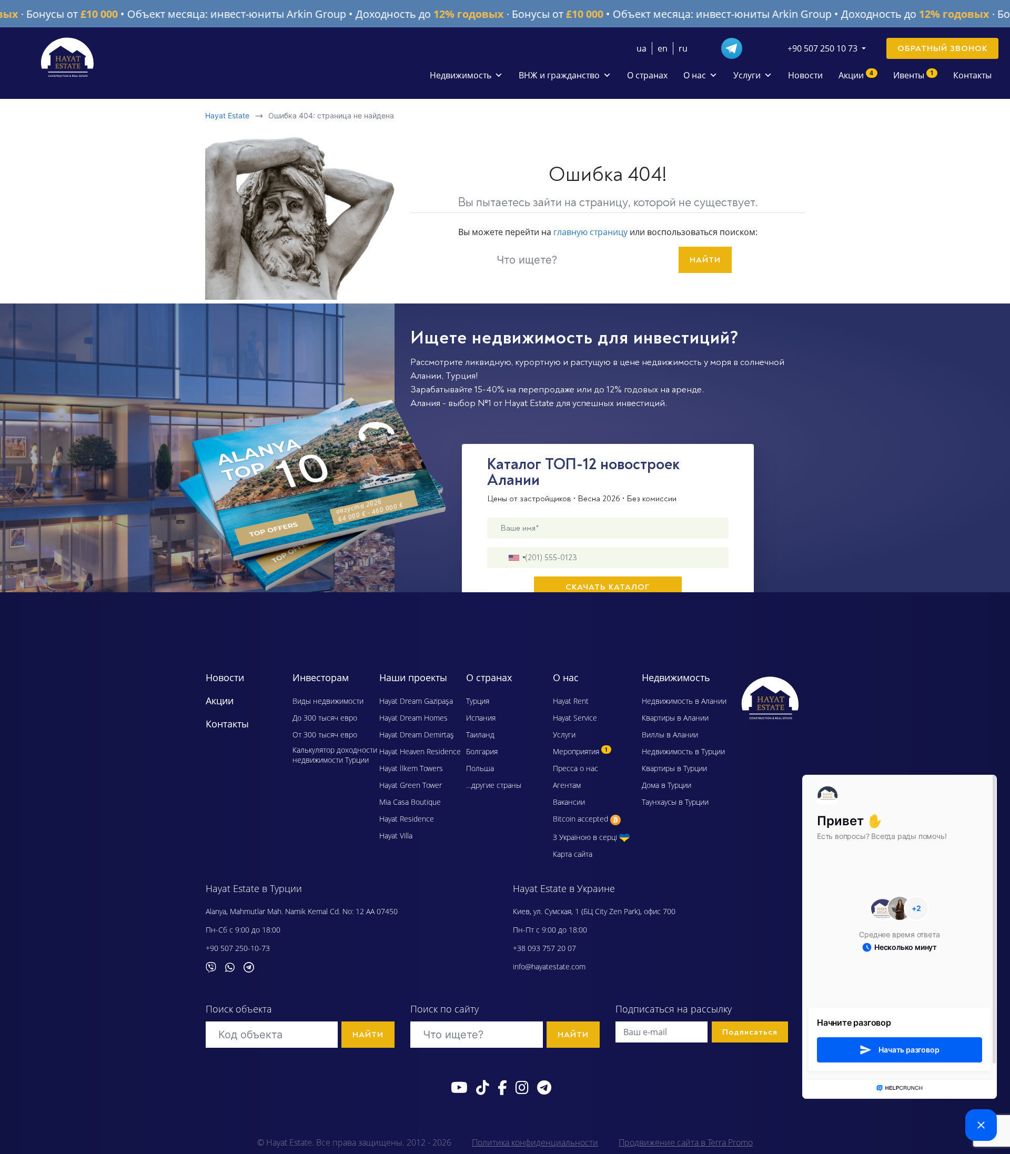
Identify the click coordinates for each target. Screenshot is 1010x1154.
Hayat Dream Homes (413, 718)
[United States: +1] (516, 558)
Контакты (972, 75)
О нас (694, 75)
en (663, 48)
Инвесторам (320, 677)
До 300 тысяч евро (324, 718)
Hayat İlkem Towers (411, 768)
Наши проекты (413, 677)
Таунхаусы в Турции (675, 802)
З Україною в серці (586, 837)
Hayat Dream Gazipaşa (416, 701)
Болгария (482, 751)
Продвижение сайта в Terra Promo (686, 1142)
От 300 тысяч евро (324, 735)
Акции (856, 74)
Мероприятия (580, 751)
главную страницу (590, 232)
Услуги (747, 75)
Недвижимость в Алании (684, 701)
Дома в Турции (666, 785)
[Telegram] (736, 47)
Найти (705, 260)
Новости (805, 75)
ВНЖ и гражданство (559, 75)
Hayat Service (575, 718)
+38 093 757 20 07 (544, 948)
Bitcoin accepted (581, 819)
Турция (461, 376)
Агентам (567, 785)
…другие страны (493, 785)
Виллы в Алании (670, 735)
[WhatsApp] (234, 966)
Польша (480, 768)
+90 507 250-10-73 (238, 948)
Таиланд (480, 735)
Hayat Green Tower (410, 785)
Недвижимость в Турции (683, 751)
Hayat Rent (571, 701)
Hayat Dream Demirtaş (416, 735)
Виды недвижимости (327, 701)
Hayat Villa (395, 836)
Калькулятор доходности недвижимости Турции (334, 755)
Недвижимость (460, 75)
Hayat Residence (406, 819)
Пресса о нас (575, 768)
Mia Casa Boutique (410, 802)
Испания (481, 718)
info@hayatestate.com (549, 966)
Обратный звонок (942, 48)
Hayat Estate (227, 115)
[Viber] (215, 966)
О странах (647, 75)
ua (642, 48)
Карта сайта (572, 854)
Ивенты (913, 74)
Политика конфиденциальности (535, 1142)
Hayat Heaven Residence (420, 751)
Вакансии (569, 802)
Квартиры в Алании (675, 718)
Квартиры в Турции (674, 768)
